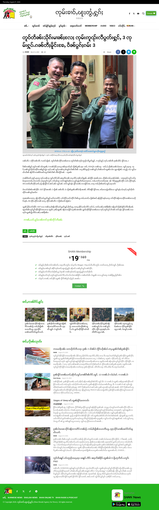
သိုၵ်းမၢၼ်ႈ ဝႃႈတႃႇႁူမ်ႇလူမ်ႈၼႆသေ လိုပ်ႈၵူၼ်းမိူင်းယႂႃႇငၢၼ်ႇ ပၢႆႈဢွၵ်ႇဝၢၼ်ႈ (123, 326)
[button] (143, 13)
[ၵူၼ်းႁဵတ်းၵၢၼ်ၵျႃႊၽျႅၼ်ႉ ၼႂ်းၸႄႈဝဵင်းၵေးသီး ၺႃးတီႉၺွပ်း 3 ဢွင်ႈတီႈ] (57, 314)
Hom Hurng (56, 378)
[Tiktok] (29, 491)
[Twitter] (23, 491)
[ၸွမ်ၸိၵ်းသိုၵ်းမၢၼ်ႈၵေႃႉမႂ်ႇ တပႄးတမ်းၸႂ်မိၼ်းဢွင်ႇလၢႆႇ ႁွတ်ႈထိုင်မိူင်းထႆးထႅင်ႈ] (79, 314)
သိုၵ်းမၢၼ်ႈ (58, 236)
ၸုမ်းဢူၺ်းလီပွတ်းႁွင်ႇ (36, 236)
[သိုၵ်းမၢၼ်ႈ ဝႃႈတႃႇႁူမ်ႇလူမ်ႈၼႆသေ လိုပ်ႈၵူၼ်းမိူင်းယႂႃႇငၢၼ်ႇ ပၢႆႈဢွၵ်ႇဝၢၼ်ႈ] (124, 314)
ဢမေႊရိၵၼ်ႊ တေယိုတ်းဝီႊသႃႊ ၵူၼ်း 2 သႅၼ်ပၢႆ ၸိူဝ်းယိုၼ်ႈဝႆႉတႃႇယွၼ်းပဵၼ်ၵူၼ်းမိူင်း (91, 349)
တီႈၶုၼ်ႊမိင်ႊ (49, 236)
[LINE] (134, 52)
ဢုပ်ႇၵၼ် (67, 236)
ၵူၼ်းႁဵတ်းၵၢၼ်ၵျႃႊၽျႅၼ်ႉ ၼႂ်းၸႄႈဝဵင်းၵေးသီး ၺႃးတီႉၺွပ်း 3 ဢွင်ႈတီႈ (56, 326)
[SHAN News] (21, 13)
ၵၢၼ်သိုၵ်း (32, 231)
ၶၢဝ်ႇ (25, 231)
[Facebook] (129, 13)
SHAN (27, 52)
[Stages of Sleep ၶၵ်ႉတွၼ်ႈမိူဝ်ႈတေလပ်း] (37, 407)
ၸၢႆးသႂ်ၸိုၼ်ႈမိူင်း (57, 404)
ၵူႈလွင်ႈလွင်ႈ (52, 320)
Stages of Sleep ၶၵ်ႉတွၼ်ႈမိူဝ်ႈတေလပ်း (71, 400)
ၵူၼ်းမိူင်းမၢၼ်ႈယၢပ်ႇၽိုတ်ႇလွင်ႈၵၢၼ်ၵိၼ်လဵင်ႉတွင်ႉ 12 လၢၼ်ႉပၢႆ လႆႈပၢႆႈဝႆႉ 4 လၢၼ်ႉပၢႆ (90, 374)
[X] (133, 13)
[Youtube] (138, 13)
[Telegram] (128, 52)
